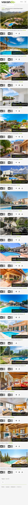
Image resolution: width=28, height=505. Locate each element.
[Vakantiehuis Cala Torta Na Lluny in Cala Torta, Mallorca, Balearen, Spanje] (14, 45)
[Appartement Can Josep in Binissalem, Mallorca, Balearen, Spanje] (14, 97)
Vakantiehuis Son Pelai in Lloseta (8, 236)
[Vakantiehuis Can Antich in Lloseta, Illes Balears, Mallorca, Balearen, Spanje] (14, 303)
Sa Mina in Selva (4, 443)
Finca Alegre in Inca (5, 417)
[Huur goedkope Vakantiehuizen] (8, 2)
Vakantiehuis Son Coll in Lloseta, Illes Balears (11, 288)
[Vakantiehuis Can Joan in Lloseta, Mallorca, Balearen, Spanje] (14, 252)
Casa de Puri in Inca (5, 391)
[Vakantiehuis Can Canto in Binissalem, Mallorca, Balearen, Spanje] (14, 123)
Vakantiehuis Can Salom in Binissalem (9, 159)
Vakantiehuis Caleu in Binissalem (8, 185)
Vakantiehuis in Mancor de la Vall (8, 469)
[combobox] (7, 5)
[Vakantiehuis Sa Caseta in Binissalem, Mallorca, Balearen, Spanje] (14, 200)
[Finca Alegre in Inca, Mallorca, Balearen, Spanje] (14, 407)
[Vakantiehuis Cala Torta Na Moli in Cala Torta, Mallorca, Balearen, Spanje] (14, 20)
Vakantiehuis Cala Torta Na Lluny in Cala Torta (11, 56)
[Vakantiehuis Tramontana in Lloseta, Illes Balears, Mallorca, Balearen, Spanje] (14, 355)
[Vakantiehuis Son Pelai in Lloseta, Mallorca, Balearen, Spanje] (14, 226)
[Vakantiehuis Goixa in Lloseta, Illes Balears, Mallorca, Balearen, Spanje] (14, 329)
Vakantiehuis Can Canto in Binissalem (9, 133)
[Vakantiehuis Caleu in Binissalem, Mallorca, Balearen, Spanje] (14, 175)
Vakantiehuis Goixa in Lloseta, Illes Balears (10, 340)
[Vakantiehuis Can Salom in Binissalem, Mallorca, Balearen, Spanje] (14, 149)
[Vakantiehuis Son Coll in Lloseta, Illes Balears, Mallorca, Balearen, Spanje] (14, 278)
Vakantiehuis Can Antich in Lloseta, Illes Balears (12, 314)
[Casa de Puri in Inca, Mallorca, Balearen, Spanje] (14, 381)
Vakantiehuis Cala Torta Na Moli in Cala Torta (11, 30)
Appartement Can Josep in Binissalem (9, 107)
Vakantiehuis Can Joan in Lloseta (8, 262)
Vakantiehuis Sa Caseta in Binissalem (9, 211)
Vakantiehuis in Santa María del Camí (9, 82)
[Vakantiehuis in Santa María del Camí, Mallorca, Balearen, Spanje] (14, 71)
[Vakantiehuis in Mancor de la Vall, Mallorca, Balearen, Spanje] (14, 458)
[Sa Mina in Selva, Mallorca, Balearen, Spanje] (14, 433)
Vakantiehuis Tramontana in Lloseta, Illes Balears (12, 365)
